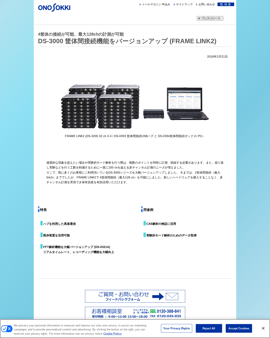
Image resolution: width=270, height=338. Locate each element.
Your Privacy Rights (176, 328)
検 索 (227, 4)
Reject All (208, 328)
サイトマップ (184, 4)
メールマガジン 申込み (156, 4)
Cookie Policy (112, 333)
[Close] (263, 328)
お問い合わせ (206, 4)
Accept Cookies (238, 328)
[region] (135, 328)
